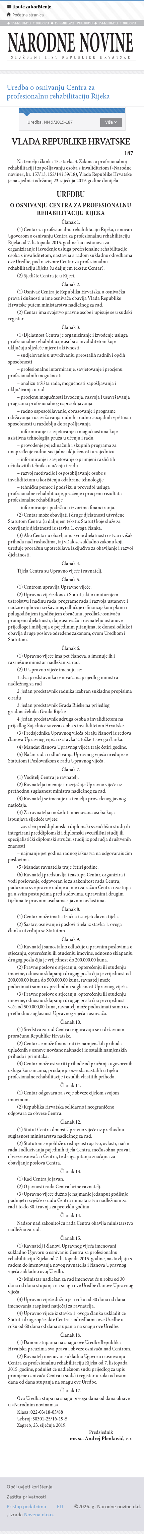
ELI (60, 1507)
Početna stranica (28, 15)
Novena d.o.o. (39, 1515)
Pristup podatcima (26, 1507)
